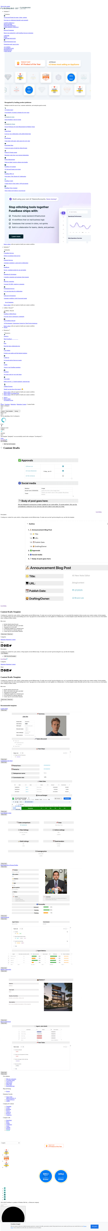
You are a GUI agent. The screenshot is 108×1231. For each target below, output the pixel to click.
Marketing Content (21, 404)
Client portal (9, 1081)
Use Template (4, 441)
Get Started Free (15, 393)
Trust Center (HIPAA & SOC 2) (11, 1097)
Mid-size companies (11, 1079)
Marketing (13, 404)
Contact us (8, 1115)
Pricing (8, 1091)
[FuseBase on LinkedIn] (5, 1193)
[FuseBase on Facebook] (5, 1188)
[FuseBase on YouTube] (5, 1195)
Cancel (2, 411)
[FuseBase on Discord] (5, 1199)
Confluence (9, 1124)
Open (2, 438)
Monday (8, 1129)
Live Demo (99, 512)
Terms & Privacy (10, 1099)
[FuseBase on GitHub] (5, 1197)
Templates (7, 404)
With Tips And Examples (9, 444)
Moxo (7, 1121)
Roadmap (8, 1109)
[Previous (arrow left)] (1, 1205)
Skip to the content (5, 6)
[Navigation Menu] (1, 403)
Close (2, 429)
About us (8, 1112)
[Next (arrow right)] (2, 1205)
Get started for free (8, 400)
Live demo (3, 439)
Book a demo (7, 244)
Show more (3, 634)
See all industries (9, 302)
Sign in (5, 397)
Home (2, 404)
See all (8, 1130)
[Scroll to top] (13, 1218)
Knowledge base (10, 1086)
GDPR (8, 1101)
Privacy (8, 1110)
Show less (10, 634)
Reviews (8, 1113)
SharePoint (9, 1120)
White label (9, 1084)
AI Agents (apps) (10, 1080)
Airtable (8, 1127)
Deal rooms (9, 1083)
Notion (8, 1123)
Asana (7, 1126)
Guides (8, 1108)
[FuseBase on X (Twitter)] (5, 1191)
